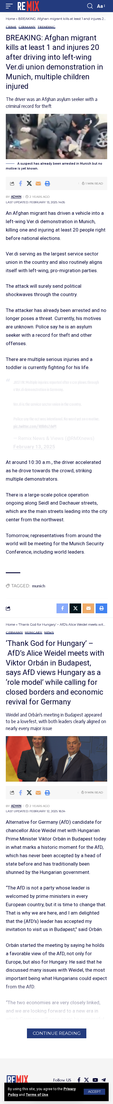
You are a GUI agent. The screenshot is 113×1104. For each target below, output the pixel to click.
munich (38, 585)
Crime (11, 27)
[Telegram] (103, 1080)
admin (16, 197)
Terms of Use (37, 1095)
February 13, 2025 (34, 447)
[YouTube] (95, 1080)
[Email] (38, 183)
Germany (27, 27)
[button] (94, 1092)
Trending (46, 27)
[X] (86, 1080)
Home (10, 19)
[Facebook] (79, 1080)
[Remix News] (28, 6)
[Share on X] (29, 183)
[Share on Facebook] (20, 183)
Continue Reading (57, 1033)
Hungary (33, 632)
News (49, 632)
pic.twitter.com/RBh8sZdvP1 (35, 426)
